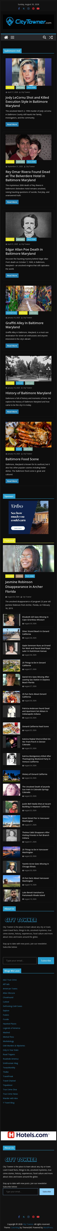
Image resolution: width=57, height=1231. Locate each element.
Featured (10, 87)
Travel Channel (9, 1080)
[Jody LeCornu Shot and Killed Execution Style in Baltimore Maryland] (28, 72)
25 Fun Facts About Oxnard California (34, 695)
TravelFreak (8, 1076)
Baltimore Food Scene (22, 459)
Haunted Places (9, 1023)
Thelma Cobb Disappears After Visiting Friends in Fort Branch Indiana (36, 835)
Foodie (6, 1019)
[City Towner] (6, 37)
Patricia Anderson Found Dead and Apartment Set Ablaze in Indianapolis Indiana (35, 711)
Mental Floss (8, 1037)
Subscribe (46, 960)
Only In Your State (10, 1050)
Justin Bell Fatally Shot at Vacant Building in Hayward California (36, 805)
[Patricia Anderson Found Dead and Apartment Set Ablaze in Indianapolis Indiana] (11, 713)
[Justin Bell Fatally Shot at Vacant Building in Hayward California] (11, 807)
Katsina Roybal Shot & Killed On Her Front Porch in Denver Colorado (36, 742)
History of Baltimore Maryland (28, 393)
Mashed (6, 1032)
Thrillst (6, 1072)
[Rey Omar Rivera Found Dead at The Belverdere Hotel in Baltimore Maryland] (28, 147)
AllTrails (6, 984)
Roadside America (10, 1059)
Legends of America (11, 1028)
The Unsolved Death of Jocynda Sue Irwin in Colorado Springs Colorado (36, 789)
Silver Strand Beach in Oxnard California (35, 632)
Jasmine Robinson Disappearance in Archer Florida (24, 587)
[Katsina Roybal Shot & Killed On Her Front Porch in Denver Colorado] (11, 743)
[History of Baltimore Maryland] (28, 368)
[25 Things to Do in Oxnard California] (11, 666)
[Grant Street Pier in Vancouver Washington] (11, 821)
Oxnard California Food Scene (35, 726)
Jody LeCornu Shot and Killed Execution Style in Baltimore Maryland (27, 101)
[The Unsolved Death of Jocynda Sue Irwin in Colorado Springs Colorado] (11, 791)
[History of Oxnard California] (11, 776)
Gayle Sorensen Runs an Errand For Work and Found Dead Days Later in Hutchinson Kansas (36, 648)
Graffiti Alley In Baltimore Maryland (24, 325)
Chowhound (8, 997)
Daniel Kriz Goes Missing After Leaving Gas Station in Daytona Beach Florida (36, 680)
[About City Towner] (20, 915)
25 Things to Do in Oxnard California (34, 664)
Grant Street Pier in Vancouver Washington (35, 819)
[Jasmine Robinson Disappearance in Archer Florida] (28, 558)
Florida (19, 576)
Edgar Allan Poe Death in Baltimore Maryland (24, 251)
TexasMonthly (9, 1067)
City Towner (25, 92)
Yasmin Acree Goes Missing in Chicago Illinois (35, 865)
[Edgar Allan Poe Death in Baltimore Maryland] (28, 225)
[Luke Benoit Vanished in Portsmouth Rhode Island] (11, 895)
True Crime (31, 87)
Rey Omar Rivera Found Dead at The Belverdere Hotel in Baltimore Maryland (28, 175)
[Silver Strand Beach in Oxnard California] (11, 634)
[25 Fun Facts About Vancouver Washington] (11, 881)
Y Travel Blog (8, 1102)
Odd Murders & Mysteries (14, 1045)
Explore (6, 1010)
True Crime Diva (10, 1089)
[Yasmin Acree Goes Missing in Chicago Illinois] (11, 867)
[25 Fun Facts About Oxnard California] (11, 697)
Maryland (20, 87)
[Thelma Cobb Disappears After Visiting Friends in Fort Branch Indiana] (11, 837)
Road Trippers (9, 1054)
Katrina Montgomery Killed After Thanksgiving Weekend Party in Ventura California (36, 759)
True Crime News (10, 1094)
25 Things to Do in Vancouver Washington (35, 851)
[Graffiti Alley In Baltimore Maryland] (28, 298)
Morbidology (8, 1041)
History (20, 383)
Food (19, 449)
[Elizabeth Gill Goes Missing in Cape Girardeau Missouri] (11, 620)
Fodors (6, 1015)
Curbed (6, 1001)
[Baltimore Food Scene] (28, 434)
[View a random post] (51, 37)
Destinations (11, 313)
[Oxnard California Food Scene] (11, 728)
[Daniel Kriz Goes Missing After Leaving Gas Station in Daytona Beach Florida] (11, 681)
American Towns (10, 988)
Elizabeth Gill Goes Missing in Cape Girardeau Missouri (35, 618)
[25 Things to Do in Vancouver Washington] (11, 853)
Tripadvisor (7, 1085)
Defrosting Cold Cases (12, 1006)
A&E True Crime (10, 980)
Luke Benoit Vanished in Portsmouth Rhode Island (33, 894)
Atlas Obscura (9, 993)
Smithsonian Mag (10, 1063)
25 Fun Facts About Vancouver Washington (35, 879)
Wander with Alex (10, 1098)
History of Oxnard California (34, 774)
